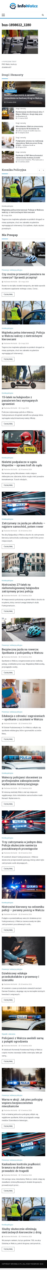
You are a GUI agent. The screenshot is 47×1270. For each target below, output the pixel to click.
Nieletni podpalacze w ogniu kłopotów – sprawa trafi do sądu (22, 463)
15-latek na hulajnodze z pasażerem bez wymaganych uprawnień (20, 401)
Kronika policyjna (7, 206)
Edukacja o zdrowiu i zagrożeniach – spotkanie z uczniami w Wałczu (23, 717)
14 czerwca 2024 (23, 162)
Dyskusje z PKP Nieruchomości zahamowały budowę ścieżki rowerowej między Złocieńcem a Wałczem (30, 158)
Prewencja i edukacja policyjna (12, 270)
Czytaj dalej (8, 294)
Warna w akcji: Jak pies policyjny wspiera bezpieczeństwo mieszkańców (22, 1103)
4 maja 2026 (8, 215)
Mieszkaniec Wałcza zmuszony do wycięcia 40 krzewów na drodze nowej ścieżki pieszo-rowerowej (29, 129)
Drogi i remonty (10, 91)
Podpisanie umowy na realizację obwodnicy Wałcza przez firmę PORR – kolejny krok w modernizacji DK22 (29, 144)
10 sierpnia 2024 (23, 133)
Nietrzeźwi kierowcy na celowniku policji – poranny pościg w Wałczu (23, 908)
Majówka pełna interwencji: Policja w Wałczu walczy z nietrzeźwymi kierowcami (23, 211)
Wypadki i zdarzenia (8, 1034)
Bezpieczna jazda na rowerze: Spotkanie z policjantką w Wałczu (22, 651)
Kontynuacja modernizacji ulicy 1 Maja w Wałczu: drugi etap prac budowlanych (30, 114)
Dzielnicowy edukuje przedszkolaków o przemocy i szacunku (20, 977)
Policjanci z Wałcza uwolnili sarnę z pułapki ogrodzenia (23, 1040)
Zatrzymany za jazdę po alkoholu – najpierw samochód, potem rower (23, 525)
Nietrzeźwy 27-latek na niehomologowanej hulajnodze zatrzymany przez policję (20, 588)
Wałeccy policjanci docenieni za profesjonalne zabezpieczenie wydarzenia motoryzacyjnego (22, 781)
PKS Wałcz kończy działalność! (9, 65)
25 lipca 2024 (22, 147)
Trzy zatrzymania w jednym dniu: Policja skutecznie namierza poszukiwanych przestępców (22, 845)
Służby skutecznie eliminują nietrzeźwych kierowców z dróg (21, 1230)
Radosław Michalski (10, 282)
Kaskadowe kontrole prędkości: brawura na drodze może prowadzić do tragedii (21, 1168)
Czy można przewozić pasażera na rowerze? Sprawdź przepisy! (23, 276)
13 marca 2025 (23, 118)
